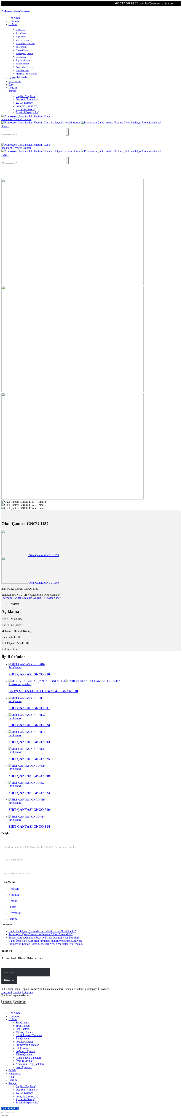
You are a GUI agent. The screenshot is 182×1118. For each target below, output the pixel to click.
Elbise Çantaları (22, 63)
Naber (56, 597)
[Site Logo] (28, 119)
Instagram (27, 992)
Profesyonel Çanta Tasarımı (15, 11)
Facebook (6, 597)
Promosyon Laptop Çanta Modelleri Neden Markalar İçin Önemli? (46, 943)
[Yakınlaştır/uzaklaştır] (2, 1112)
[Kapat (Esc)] (13, 1112)
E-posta (48, 597)
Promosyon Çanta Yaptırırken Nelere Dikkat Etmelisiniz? (41, 934)
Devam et (20, 1001)
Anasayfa (14, 888)
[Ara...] (67, 132)
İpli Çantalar (21, 57)
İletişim (13, 87)
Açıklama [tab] (14, 603)
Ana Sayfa (14, 17)
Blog (11, 84)
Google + (38, 597)
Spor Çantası (21, 33)
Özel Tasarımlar (22, 70)
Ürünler (13, 24)
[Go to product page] (95, 664)
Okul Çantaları (22, 77)
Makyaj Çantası (22, 40)
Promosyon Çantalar (24, 53)
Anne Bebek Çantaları (25, 67)
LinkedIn (27, 597)
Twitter (17, 597)
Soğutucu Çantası (23, 60)
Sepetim (7, 1001)
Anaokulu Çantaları (20, 684)
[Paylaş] (10, 1112)
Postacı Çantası (22, 50)
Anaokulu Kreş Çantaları (26, 74)
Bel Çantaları (21, 47)
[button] (5, 126)
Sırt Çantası (20, 30)
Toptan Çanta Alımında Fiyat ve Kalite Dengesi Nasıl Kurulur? (44, 937)
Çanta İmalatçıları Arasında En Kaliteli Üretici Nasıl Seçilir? (42, 931)
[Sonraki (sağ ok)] (6, 1115)
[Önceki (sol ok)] (2, 1115)
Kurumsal (14, 21)
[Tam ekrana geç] (6, 1112)
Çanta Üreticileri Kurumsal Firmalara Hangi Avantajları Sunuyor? (45, 940)
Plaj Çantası (21, 36)
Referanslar (15, 81)
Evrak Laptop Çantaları (25, 43)
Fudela (12, 906)
